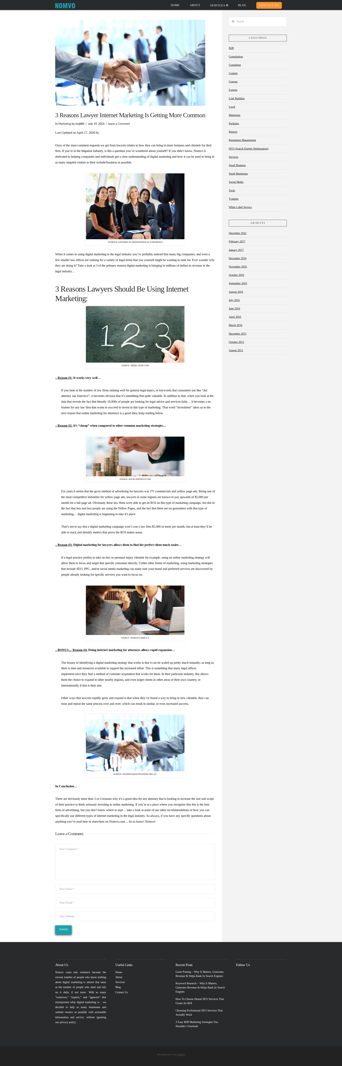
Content (233, 73)
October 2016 (236, 275)
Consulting (235, 64)
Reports (233, 131)
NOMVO (181, 1055)
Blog (118, 987)
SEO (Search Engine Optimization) (249, 148)
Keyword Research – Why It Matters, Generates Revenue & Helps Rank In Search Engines (200, 987)
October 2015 (236, 342)
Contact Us (121, 992)
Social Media (236, 182)
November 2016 (238, 266)
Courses (233, 81)
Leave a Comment (119, 124)
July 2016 (234, 300)
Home (118, 972)
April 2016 (235, 316)
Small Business (237, 165)
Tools (232, 190)
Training (233, 198)
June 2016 (234, 308)
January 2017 (236, 250)
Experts (233, 89)
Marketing (64, 124)
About (118, 977)
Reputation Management (242, 140)
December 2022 (237, 233)
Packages (234, 123)
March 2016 (235, 325)
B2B (231, 48)
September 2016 (238, 283)
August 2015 (236, 350)
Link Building (237, 98)
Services (233, 157)
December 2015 (237, 333)
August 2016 (236, 291)
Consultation (236, 56)
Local (232, 106)
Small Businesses (238, 173)
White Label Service (240, 207)
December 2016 (237, 258)
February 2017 (237, 241)
